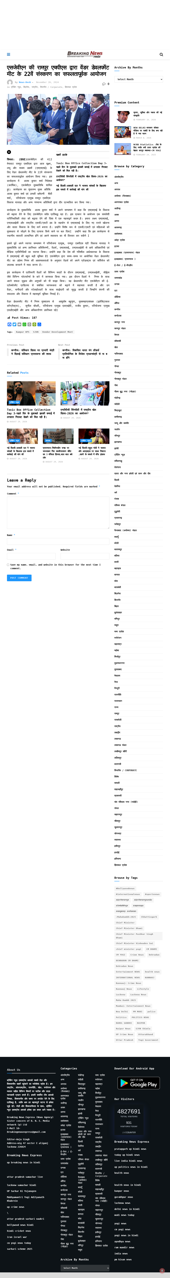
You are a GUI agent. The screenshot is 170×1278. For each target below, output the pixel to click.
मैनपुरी (117, 688)
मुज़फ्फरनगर (119, 663)
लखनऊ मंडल (120, 745)
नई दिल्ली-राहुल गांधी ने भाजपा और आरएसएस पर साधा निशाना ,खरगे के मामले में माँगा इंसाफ (92, 451)
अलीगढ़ (117, 208)
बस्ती (116, 562)
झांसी (116, 448)
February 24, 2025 (145, 155)
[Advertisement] (85, 25)
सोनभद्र (117, 833)
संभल (116, 808)
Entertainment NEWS (128, 972)
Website (65, 550)
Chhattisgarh (149, 917)
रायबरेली (117, 719)
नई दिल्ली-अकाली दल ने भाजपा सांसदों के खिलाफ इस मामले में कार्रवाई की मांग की (21, 451)
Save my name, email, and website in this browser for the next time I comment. (55, 566)
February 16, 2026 (145, 120)
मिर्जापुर (117, 656)
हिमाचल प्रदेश (71, 87)
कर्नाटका (117, 315)
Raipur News (123, 1029)
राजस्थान (118, 701)
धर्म (115, 492)
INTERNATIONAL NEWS (128, 978)
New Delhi (122, 1012)
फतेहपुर (117, 524)
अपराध (48, 441)
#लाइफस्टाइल (138, 906)
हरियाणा (117, 858)
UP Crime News (124, 1034)
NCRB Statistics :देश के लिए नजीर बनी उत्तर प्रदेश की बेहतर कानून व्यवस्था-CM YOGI (147, 147)
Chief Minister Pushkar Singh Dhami (134, 936)
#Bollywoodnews (125, 888)
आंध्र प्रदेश (119, 240)
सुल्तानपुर (118, 827)
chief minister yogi (128, 949)
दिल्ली (116, 480)
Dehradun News (124, 966)
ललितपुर (117, 757)
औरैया (116, 303)
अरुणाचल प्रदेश (121, 202)
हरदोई (116, 852)
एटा (115, 290)
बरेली (116, 543)
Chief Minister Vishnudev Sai (134, 943)
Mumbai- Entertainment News (133, 1006)
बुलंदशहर (118, 612)
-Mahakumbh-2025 (126, 917)
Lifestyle (143, 989)
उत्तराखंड (118, 277)
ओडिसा (117, 296)
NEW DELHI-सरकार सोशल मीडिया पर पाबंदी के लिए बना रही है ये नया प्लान (148, 130)
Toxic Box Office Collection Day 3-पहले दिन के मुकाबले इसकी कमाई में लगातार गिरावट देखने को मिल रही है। (82, 167)
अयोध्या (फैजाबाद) (122, 196)
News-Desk (25, 82)
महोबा (116, 650)
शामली (117, 783)
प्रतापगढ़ (118, 517)
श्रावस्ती (118, 795)
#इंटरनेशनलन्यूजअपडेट (143, 900)
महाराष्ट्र (118, 644)
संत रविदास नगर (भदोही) (126, 802)
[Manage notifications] (162, 1270)
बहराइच (117, 568)
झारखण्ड (118, 442)
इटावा (116, 246)
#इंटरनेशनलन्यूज (122, 900)
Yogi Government (148, 1040)
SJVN (36, 332)
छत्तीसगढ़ (118, 416)
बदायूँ (116, 536)
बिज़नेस (26, 87)
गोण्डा (116, 366)
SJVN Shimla (143, 1029)
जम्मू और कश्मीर (121, 423)
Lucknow (120, 995)
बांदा (116, 581)
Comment (13, 493)
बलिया (116, 555)
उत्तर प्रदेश (119, 271)
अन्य (116, 183)
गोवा (116, 385)
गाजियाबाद (118, 353)
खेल (64, 402)
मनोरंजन (117, 637)
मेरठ (116, 682)
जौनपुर (117, 435)
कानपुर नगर (119, 322)
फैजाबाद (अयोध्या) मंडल (125, 530)
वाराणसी (117, 764)
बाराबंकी (117, 587)
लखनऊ (117, 738)
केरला (116, 334)
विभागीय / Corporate (51, 87)
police (152, 1012)
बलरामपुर (118, 549)
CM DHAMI (151, 949)
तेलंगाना (117, 467)
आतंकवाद (118, 233)
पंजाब (116, 498)
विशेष (116, 776)
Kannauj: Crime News (128, 983)
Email (12, 549)
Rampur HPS (22, 332)
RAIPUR (141, 1023)
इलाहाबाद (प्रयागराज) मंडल (127, 252)
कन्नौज (117, 309)
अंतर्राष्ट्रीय (119, 177)
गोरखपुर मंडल (120, 378)
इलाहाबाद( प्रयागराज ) (125, 259)
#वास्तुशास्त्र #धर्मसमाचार (126, 911)
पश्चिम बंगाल (119, 505)
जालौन (117, 429)
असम (116, 214)
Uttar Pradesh (124, 1040)
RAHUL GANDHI (124, 1023)
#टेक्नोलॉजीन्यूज (122, 906)
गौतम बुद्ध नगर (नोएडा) (125, 391)
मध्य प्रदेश (119, 631)
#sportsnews (152, 894)
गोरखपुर (117, 372)
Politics (121, 1017)
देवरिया (117, 486)
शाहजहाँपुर (118, 789)
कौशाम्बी (117, 341)
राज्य (116, 707)
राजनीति (117, 694)
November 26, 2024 (47, 82)
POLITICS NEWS (140, 1017)
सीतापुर (117, 821)
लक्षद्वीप (117, 732)
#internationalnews (128, 894)
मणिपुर (117, 618)
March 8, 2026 (143, 138)
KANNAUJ (149, 978)
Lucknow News (138, 995)
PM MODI (137, 1012)
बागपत (117, 574)
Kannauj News (124, 989)
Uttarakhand (145, 1034)
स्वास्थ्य (117, 839)
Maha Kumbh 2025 (126, 1000)
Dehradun (154, 955)
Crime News (137, 955)
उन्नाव (116, 284)
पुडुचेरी (117, 511)
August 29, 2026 (17, 422)
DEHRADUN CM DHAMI (127, 961)
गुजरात (117, 360)
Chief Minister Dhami (129, 928)
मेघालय (117, 675)
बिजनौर (117, 600)
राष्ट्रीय (35, 87)
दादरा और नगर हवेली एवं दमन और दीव (132, 473)
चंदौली (117, 404)
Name (11, 535)
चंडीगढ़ (117, 397)
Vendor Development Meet (57, 332)
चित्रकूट (118, 410)
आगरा (116, 221)
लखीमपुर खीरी (120, 751)
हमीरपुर (117, 846)
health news (152, 972)
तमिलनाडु (118, 461)
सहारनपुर (118, 814)
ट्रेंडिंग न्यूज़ (16, 87)
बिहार (116, 606)
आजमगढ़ (118, 227)
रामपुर (116, 713)
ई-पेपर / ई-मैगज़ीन (123, 265)
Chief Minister (125, 923)
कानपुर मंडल (120, 328)
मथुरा (116, 625)
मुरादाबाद (118, 669)
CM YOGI (120, 955)
